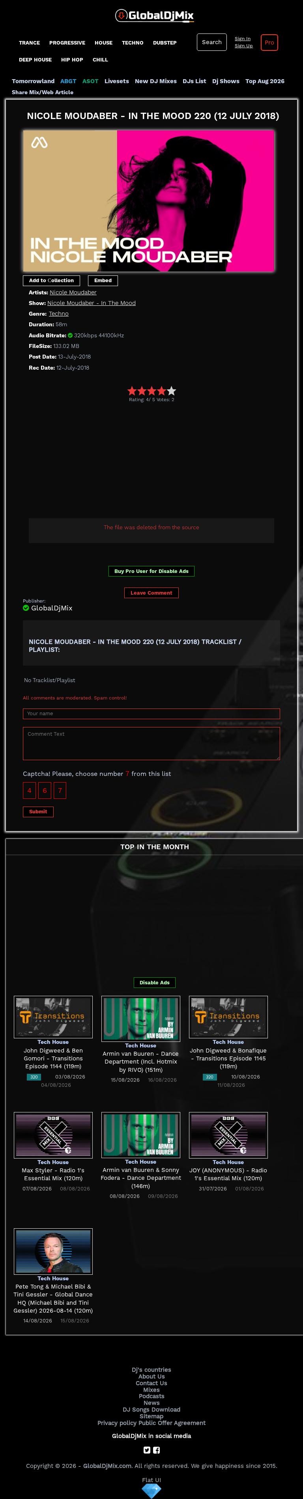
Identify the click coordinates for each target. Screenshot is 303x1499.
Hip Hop (72, 60)
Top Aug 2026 (264, 81)
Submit (38, 812)
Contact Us (151, 1383)
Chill (100, 60)
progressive (67, 43)
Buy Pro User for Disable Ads (151, 571)
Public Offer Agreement (172, 1422)
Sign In (243, 38)
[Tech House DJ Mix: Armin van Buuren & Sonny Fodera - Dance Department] (140, 1134)
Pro (269, 42)
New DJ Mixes (156, 81)
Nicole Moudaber (73, 292)
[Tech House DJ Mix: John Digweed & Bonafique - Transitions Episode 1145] (228, 1016)
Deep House (35, 60)
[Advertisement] (163, 461)
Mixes (151, 1389)
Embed (103, 280)
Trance (29, 43)
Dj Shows (225, 81)
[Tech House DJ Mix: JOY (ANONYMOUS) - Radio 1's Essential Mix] (228, 1134)
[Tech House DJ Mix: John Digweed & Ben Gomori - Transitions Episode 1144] (53, 1016)
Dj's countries (151, 1369)
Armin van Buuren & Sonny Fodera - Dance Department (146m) (141, 1178)
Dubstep (165, 43)
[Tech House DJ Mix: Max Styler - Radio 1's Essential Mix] (53, 1134)
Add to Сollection (51, 280)
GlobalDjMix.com (107, 1465)
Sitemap (151, 1416)
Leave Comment (151, 593)
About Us (151, 1376)
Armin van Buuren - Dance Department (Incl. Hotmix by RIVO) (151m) (141, 1061)
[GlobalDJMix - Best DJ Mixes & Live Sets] (151, 13)
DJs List (194, 81)
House (103, 43)
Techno (133, 43)
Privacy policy (117, 1422)
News (152, 1402)
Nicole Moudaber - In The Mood (91, 303)
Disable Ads (155, 983)
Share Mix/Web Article (42, 92)
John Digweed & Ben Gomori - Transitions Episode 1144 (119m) (53, 1058)
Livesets (117, 81)
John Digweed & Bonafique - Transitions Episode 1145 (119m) (228, 1058)
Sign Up (244, 45)
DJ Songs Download (151, 1409)
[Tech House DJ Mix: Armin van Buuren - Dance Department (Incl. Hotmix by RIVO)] (140, 1018)
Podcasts (152, 1396)
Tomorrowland (33, 81)
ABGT (68, 81)
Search (212, 42)
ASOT (90, 81)
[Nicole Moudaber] (148, 198)
